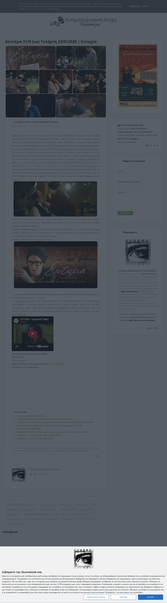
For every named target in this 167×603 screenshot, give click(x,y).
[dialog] (83, 575)
